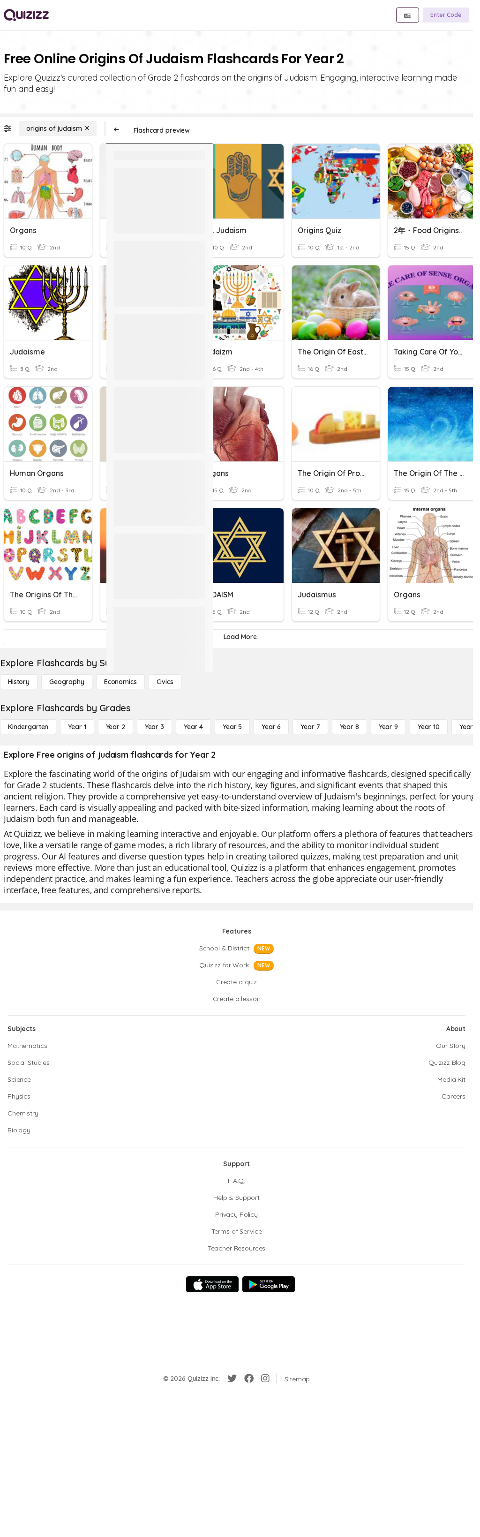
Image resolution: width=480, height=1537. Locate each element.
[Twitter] (232, 1378)
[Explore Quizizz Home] (26, 15)
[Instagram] (265, 1378)
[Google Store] (268, 1284)
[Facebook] (249, 1378)
